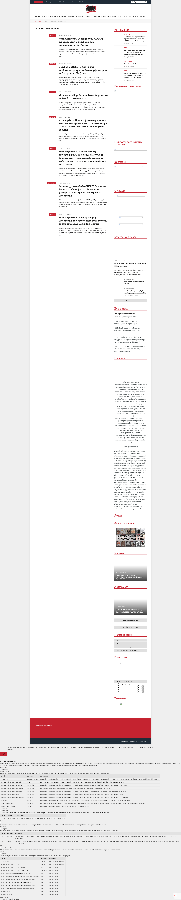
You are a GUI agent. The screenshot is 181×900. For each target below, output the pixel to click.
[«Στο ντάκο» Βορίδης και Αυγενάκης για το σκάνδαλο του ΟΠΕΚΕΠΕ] (45, 98)
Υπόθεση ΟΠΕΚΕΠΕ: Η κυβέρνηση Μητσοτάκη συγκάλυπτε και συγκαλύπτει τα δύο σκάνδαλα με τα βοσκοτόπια (83, 220)
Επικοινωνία (133, 741)
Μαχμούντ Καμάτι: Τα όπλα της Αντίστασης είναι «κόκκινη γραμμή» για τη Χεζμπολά (135, 75)
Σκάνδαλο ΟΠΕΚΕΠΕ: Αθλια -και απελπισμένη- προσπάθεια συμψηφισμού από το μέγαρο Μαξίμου (83, 70)
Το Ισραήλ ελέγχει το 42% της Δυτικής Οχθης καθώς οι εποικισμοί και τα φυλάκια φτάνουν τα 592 (134, 52)
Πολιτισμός (122, 16)
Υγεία (114, 16)
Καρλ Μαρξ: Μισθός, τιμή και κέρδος (134, 282)
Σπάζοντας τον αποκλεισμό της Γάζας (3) (131, 688)
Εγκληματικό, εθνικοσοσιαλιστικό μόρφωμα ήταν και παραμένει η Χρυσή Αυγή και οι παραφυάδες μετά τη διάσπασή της (130, 611)
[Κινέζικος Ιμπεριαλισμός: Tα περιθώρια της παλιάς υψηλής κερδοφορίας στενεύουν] (118, 291)
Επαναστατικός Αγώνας (123, 647)
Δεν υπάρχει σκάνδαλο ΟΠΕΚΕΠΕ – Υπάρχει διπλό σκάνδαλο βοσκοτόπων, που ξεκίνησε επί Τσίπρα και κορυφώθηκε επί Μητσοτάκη (83, 191)
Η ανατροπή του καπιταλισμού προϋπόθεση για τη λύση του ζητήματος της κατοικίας (129, 577)
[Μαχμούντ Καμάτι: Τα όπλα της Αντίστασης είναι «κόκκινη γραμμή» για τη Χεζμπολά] (118, 73)
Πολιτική (45, 16)
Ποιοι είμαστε (124, 741)
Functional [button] (3, 809)
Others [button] (2, 852)
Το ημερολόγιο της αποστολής (127, 684)
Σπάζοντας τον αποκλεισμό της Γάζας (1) (131, 692)
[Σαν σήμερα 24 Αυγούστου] (118, 64)
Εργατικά (71, 16)
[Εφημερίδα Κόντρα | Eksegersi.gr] (90, 9)
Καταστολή (96, 16)
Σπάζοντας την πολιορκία (124, 681)
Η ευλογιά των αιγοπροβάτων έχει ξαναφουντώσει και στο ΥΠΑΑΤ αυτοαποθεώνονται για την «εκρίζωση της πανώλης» (67, 2)
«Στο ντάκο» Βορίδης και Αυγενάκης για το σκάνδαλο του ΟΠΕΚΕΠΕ (83, 96)
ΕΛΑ (117, 643)
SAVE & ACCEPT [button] (5, 897)
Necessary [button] (3, 767)
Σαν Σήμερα (128, 61)
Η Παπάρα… (120, 358)
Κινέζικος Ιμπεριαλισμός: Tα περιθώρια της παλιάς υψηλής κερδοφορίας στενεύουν (135, 293)
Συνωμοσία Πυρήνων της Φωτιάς (126, 650)
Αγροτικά (79, 16)
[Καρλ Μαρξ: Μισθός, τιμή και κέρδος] (118, 281)
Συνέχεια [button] (10, 749)
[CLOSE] (3, 754)
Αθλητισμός (133, 16)
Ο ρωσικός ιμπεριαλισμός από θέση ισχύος (130, 264)
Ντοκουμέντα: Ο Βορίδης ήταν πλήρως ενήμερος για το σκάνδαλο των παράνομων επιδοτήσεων (81, 42)
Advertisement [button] (4, 846)
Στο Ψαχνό (51, 183)
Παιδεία (87, 16)
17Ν (117, 640)
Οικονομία (61, 16)
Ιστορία (142, 16)
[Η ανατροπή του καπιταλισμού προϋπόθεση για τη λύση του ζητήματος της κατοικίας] (130, 569)
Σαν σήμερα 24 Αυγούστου (133, 64)
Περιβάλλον (106, 16)
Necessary (5, 769)
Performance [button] (4, 821)
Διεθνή (53, 16)
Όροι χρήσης (143, 741)
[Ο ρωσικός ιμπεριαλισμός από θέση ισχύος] (130, 249)
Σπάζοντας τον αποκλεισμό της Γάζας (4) (131, 686)
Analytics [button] (3, 827)
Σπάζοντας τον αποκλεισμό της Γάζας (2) (131, 690)
